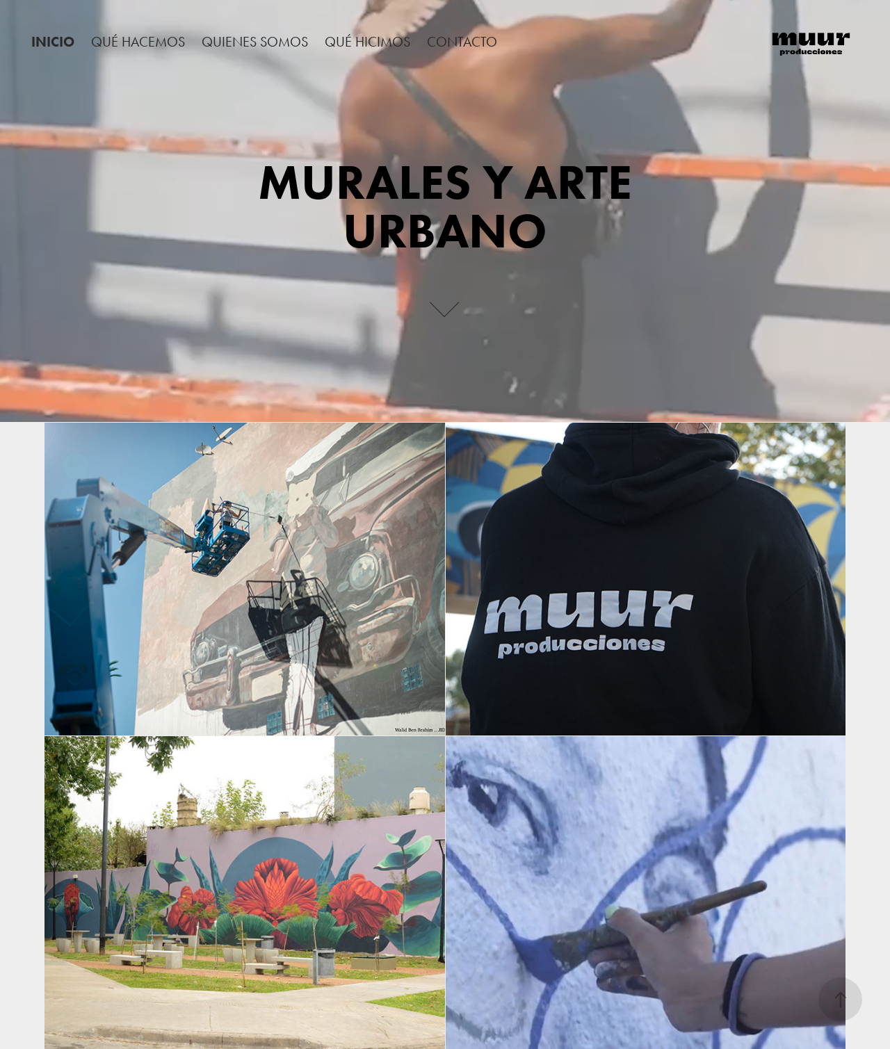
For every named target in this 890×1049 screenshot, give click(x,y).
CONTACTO (462, 41)
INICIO (52, 41)
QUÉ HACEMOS (138, 41)
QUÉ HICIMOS (367, 41)
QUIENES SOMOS (255, 41)
